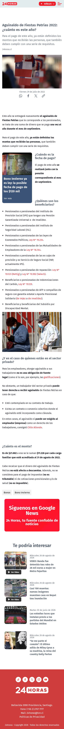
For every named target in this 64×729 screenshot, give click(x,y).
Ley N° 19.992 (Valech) (34, 274)
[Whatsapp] (21, 96)
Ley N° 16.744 (33, 250)
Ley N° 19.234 (36, 240)
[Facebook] (28, 96)
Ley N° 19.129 (25, 284)
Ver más (8, 198)
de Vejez (21, 298)
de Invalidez (35, 298)
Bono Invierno (22, 492)
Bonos (7, 492)
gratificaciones (52, 377)
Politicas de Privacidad (32, 717)
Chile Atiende (34, 427)
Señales (48, 3)
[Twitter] (36, 96)
